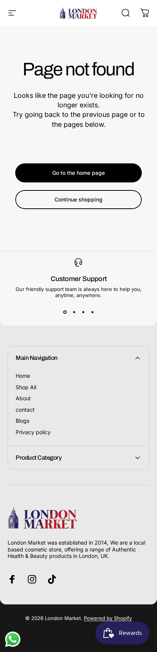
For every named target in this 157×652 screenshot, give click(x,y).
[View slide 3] (83, 311)
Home (23, 375)
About (23, 398)
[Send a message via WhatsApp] (13, 639)
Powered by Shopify (108, 618)
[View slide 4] (92, 311)
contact (25, 409)
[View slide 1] (64, 311)
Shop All (26, 387)
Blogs (22, 420)
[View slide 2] (73, 311)
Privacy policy (33, 432)
